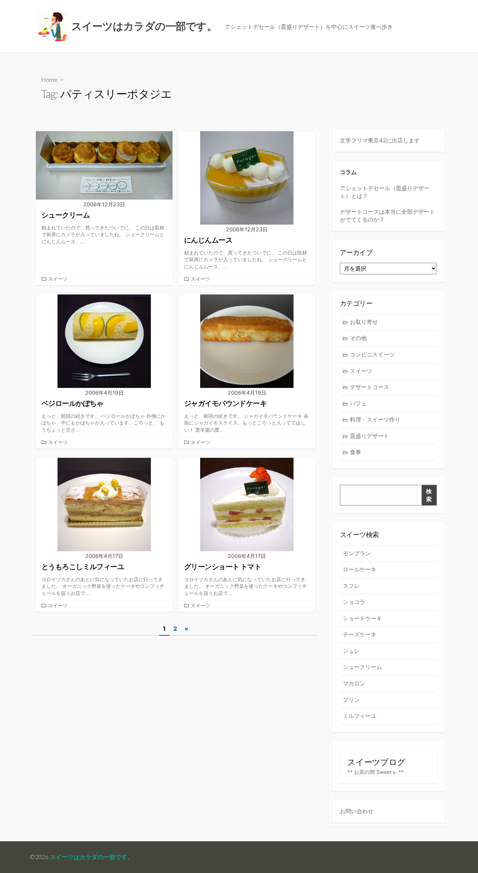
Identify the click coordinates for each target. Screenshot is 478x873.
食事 (355, 452)
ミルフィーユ (359, 715)
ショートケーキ (362, 618)
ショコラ (354, 601)
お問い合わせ (356, 811)
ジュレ (351, 650)
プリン (351, 699)
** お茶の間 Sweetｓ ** (375, 772)
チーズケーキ (359, 634)
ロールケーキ (359, 569)
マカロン (354, 683)
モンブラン (357, 553)
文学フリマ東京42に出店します (380, 140)
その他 (358, 338)
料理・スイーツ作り (375, 419)
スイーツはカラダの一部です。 (91, 857)
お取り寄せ (364, 322)
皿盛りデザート (369, 435)
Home (49, 79)
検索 (429, 495)
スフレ (351, 585)
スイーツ (58, 279)
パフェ (358, 403)
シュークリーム (362, 666)
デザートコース (369, 387)
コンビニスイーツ (372, 354)
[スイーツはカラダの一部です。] (52, 26)
